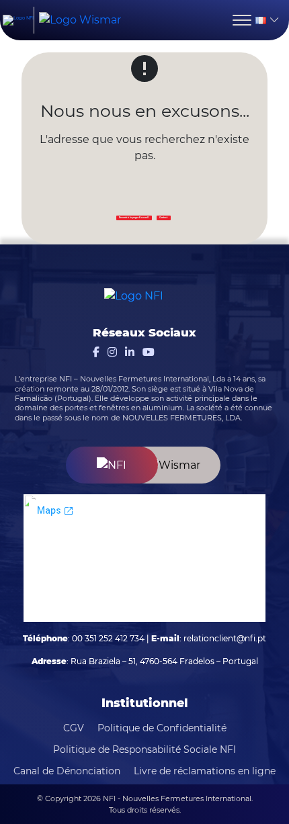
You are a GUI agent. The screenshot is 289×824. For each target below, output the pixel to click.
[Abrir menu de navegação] (242, 20)
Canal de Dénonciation (66, 771)
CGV (73, 728)
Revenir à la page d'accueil (134, 217)
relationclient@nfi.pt (224, 638)
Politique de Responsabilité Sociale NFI (144, 749)
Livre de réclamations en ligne (205, 771)
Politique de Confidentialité (161, 728)
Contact (163, 217)
